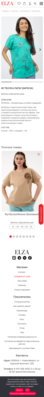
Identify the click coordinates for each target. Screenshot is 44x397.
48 (22, 226)
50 (26, 226)
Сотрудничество (22, 301)
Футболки (25, 11)
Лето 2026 (22, 281)
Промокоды (22, 310)
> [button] (40, 49)
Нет (27, 390)
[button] (10, 236)
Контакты (22, 323)
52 (31, 226)
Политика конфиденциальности (22, 337)
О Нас (22, 328)
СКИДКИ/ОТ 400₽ (22, 276)
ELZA (22, 252)
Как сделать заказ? (22, 306)
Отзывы (22, 315)
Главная (5, 11)
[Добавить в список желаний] (38, 154)
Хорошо (19, 390)
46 (17, 226)
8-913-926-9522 (22, 368)
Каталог (14, 11)
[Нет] (41, 387)
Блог (22, 319)
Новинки (22, 285)
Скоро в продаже (22, 289)
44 (13, 226)
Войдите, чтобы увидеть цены (12, 94)
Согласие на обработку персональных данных (22, 342)
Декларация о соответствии (22, 348)
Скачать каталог (41, 214)
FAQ (22, 332)
